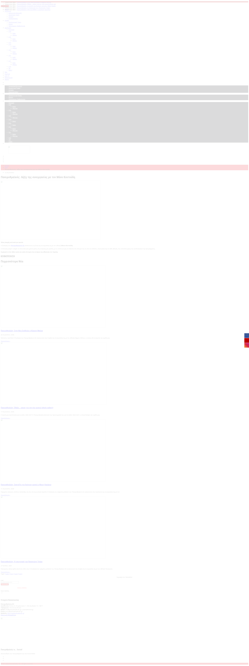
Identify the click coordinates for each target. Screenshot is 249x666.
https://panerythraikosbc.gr (15, 613)
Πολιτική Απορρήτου (8, 615)
